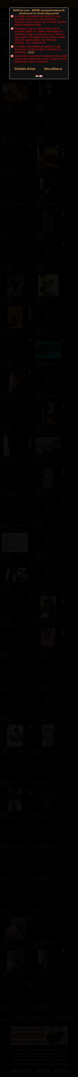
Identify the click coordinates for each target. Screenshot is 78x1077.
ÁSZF (31, 52)
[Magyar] (37, 76)
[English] (40, 76)
